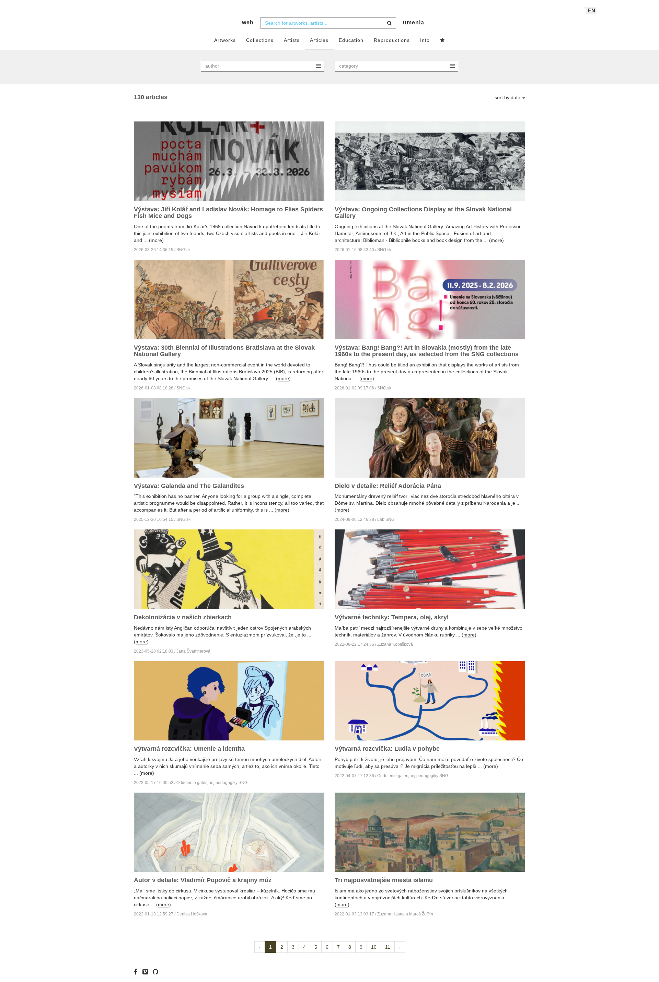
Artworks (225, 40)
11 (387, 947)
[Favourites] (442, 40)
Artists (292, 40)
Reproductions (392, 40)
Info (425, 40)
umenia (413, 22)
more (156, 240)
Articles (319, 40)
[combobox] (328, 23)
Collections (260, 40)
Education (351, 40)
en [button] (592, 10)
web (248, 22)
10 (374, 947)
